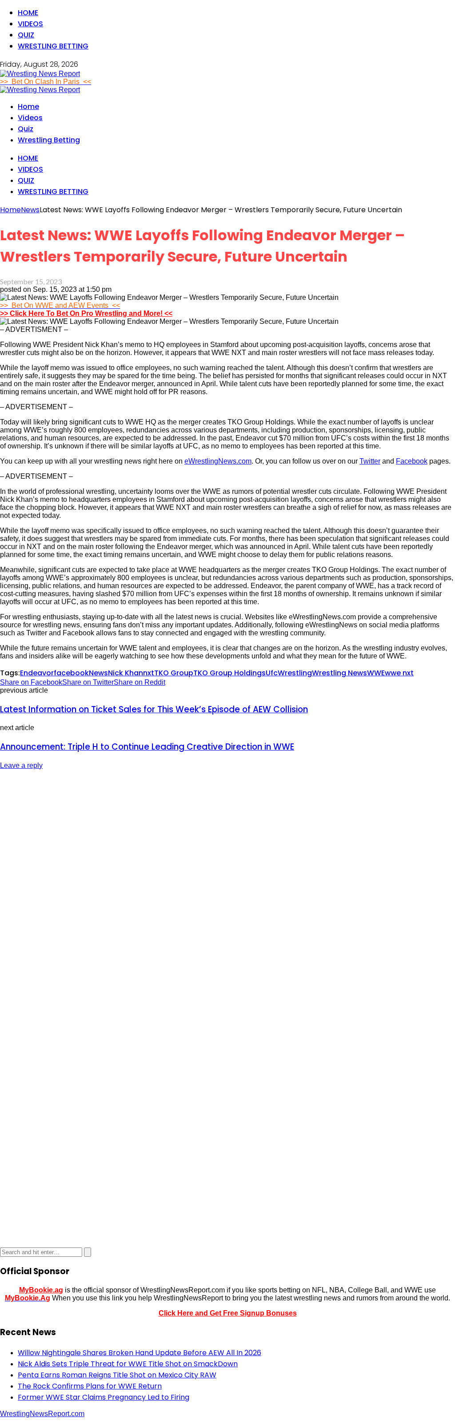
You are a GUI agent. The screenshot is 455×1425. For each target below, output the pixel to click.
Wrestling (295, 673)
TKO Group (173, 673)
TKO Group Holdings (229, 673)
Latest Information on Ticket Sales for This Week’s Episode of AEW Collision (154, 709)
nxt (148, 673)
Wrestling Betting (53, 46)
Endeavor (37, 673)
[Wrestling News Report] (40, 73)
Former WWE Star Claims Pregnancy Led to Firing (103, 1397)
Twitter (369, 461)
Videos (30, 24)
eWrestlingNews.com (217, 461)
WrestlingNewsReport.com (42, 1413)
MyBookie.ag (41, 1290)
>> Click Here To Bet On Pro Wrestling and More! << (86, 313)
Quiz (26, 35)
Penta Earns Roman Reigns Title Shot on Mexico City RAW (117, 1375)
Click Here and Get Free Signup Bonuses (228, 1313)
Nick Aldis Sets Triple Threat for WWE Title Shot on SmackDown (128, 1364)
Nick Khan (125, 673)
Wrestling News (339, 673)
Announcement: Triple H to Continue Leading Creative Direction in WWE (147, 747)
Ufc (272, 673)
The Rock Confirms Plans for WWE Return (90, 1386)
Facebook (411, 461)
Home (28, 13)
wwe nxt (399, 673)
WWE (376, 673)
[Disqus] (227, 889)
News (98, 673)
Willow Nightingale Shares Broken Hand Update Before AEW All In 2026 (139, 1353)
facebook (71, 673)
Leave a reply (21, 765)
